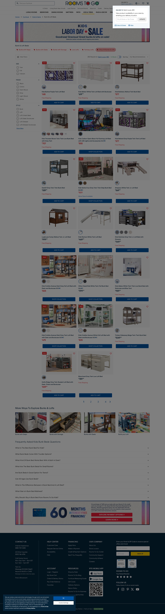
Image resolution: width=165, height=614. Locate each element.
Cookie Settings (63, 603)
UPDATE (142, 19)
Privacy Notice (31, 608)
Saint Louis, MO (129, 10)
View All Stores (121, 25)
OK (63, 598)
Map (132, 25)
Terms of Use (44, 606)
